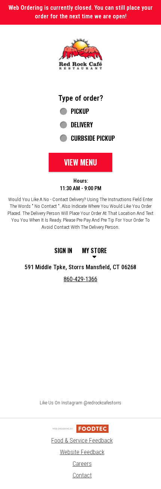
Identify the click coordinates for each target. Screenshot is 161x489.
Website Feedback (82, 452)
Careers (82, 463)
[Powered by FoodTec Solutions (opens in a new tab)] (80, 428)
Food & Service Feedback (82, 440)
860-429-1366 (80, 279)
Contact (82, 475)
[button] (80, 54)
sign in (63, 250)
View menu (80, 162)
